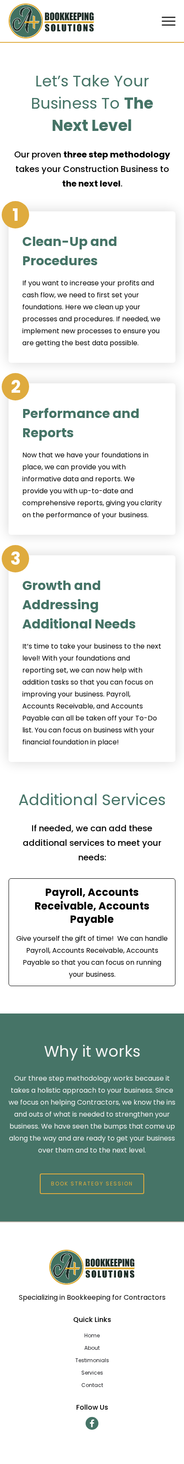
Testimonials (92, 1360)
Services (92, 1372)
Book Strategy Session (92, 1183)
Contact (92, 1385)
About (92, 1347)
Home (92, 1335)
